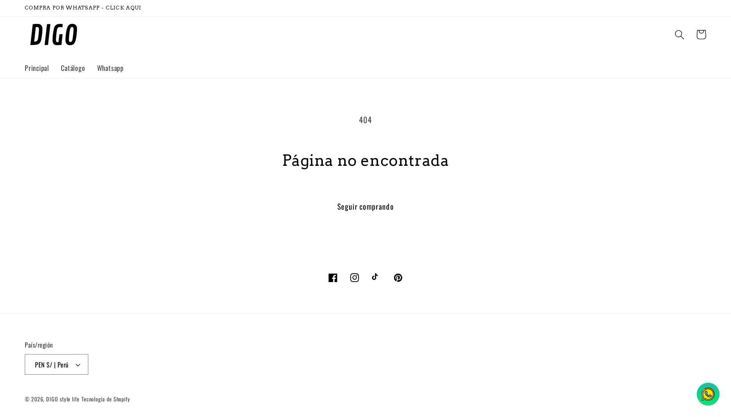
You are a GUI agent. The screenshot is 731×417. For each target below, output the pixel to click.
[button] (679, 34)
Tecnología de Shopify (105, 399)
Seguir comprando (365, 206)
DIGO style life (63, 399)
